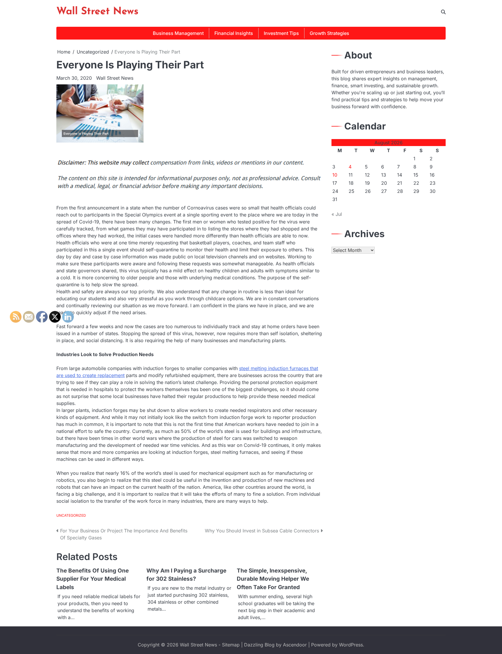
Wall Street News (97, 12)
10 (334, 175)
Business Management (178, 33)
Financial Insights (233, 33)
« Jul (336, 214)
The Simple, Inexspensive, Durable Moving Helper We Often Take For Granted (273, 579)
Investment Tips (281, 33)
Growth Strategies (329, 33)
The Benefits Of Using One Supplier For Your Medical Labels (92, 579)
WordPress (351, 645)
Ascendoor (295, 645)
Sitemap (231, 645)
